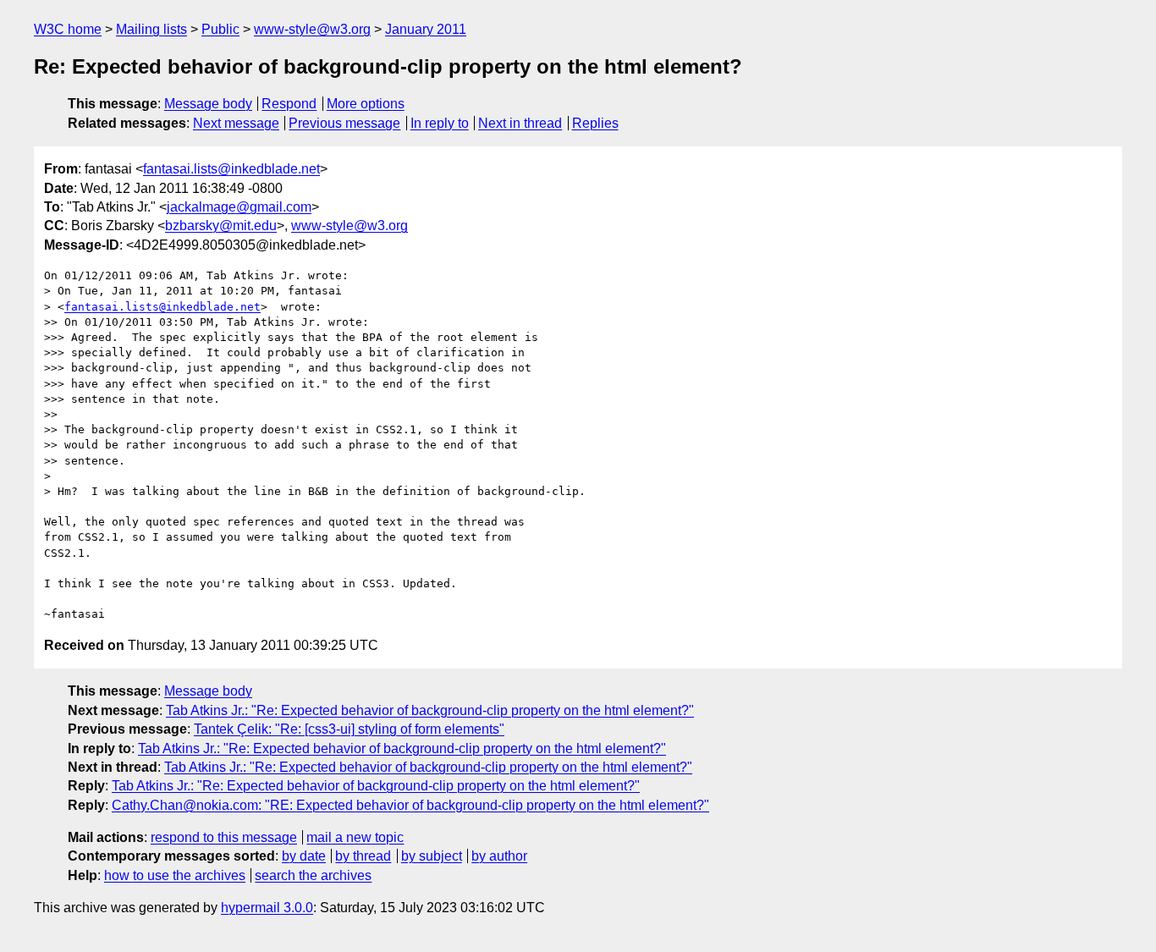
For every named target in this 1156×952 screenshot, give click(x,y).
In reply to (439, 123)
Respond (289, 103)
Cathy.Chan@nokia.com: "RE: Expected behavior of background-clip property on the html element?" (410, 805)
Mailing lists (151, 29)
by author (499, 856)
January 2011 (425, 29)
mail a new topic (355, 837)
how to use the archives (174, 875)
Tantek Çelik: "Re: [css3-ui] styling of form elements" (349, 729)
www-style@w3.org (312, 29)
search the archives (313, 875)
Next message (236, 123)
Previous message (344, 123)
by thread (363, 856)
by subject (431, 856)
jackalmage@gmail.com (239, 207)
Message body (208, 103)
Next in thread (520, 123)
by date (304, 856)
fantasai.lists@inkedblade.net (231, 169)
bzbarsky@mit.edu (221, 225)
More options (366, 103)
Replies (595, 123)
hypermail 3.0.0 (267, 907)
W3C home (68, 29)
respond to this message (224, 837)
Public (220, 29)
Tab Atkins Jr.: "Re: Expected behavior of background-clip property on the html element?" (430, 710)
